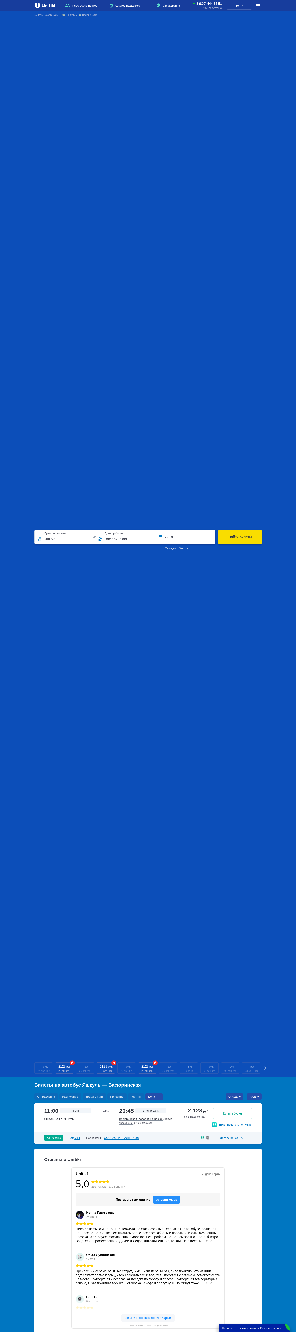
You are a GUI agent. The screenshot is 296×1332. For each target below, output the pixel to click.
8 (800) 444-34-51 (209, 3)
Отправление (46, 1096)
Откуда (233, 1096)
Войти (239, 5)
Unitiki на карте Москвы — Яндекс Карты (148, 1326)
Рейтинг (136, 1096)
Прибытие (116, 1096)
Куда (252, 1096)
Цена (151, 1096)
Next (266, 1068)
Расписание (70, 1096)
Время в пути (94, 1096)
